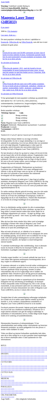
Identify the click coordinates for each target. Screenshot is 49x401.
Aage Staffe (5, 2)
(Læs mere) (5, 27)
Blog (12, 399)
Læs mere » (5, 35)
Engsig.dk (4, 42)
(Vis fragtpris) (12, 31)
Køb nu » (12, 35)
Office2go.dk (14, 42)
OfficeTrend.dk (26, 42)
